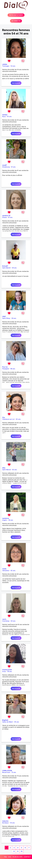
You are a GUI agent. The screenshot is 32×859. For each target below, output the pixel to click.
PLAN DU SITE (17, 857)
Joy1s (4, 619)
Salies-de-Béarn (7, 722)
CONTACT (27, 857)
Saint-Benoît (6, 268)
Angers (4, 520)
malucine (5, 821)
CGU (9, 857)
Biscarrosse (6, 772)
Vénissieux (5, 570)
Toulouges (5, 66)
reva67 (4, 165)
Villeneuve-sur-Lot (8, 419)
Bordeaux (5, 823)
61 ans (13, 167)
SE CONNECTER (16, 21)
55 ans (9, 116)
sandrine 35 (6, 215)
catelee (4, 64)
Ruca (4, 116)
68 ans (12, 369)
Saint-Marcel (6, 469)
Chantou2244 (7, 670)
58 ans (10, 520)
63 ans (13, 621)
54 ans (13, 66)
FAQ (5, 857)
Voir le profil (16, 83)
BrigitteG (5, 720)
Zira (3, 417)
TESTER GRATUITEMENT (16, 15)
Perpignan (5, 369)
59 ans (14, 268)
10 (21, 851)
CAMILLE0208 (7, 770)
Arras (4, 671)
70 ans (13, 772)
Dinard (4, 217)
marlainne (5, 518)
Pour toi (5, 367)
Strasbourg (6, 167)
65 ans (16, 722)
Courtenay (5, 621)
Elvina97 (5, 266)
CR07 (4, 316)
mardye (4, 115)
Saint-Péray (6, 318)
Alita (3, 468)
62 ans (18, 419)
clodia (4, 569)
